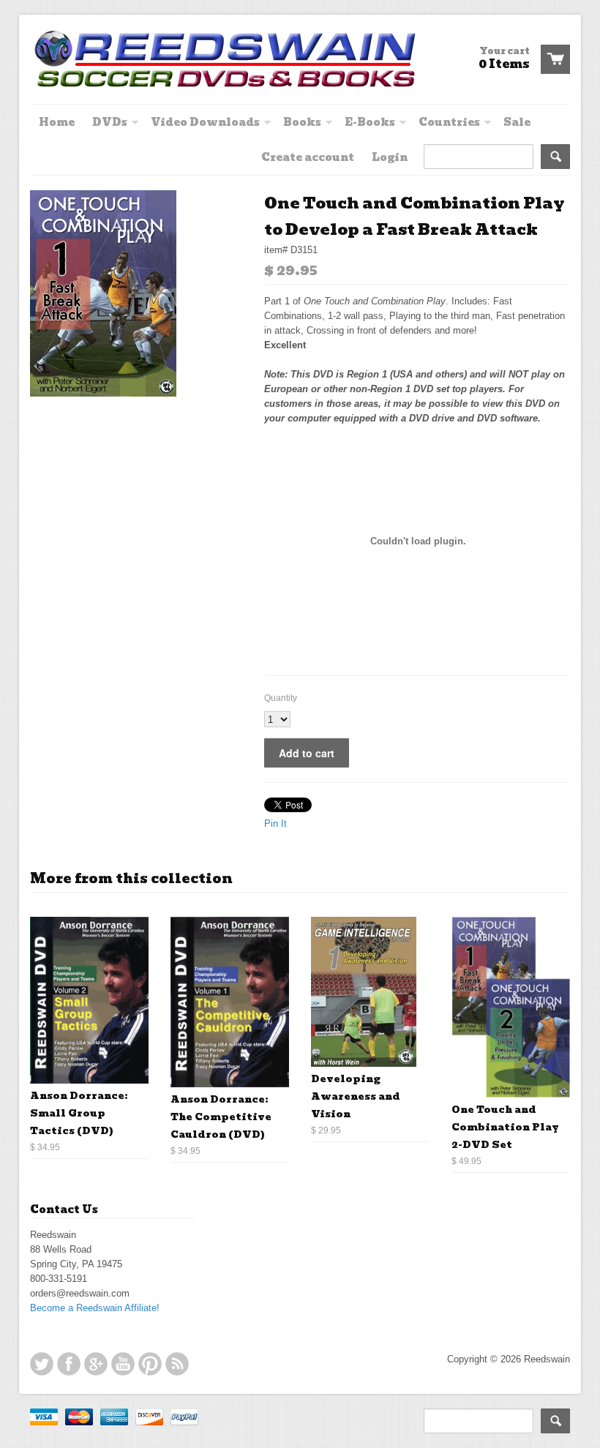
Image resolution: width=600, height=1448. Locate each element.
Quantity (280, 698)
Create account (307, 157)
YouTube (123, 1364)
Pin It (275, 823)
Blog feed (177, 1364)
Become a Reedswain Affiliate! (95, 1307)
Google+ (96, 1364)
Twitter (41, 1364)
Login (390, 157)
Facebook (68, 1364)
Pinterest (150, 1364)
